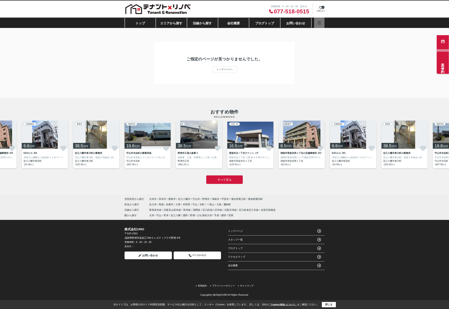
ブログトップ (264, 23)
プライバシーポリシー (223, 285)
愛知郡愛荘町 (255, 199)
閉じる (329, 304)
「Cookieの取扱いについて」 (283, 304)
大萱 (178, 204)
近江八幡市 (184, 199)
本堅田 (187, 204)
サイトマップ (247, 285)
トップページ (235, 231)
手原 (216, 215)
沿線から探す (202, 23)
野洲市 (206, 199)
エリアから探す (171, 23)
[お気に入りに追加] (12, 148)
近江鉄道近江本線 (249, 209)
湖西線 (197, 209)
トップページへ (225, 69)
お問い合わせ (295, 23)
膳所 (223, 215)
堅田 (231, 215)
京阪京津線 (230, 209)
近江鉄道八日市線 (212, 209)
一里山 (211, 204)
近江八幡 (175, 215)
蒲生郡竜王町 (238, 199)
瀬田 (185, 215)
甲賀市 (225, 199)
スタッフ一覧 (235, 239)
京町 (202, 204)
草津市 (162, 199)
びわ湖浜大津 (204, 215)
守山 (195, 204)
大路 (219, 204)
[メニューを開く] (319, 22)
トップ (140, 23)
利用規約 (202, 285)
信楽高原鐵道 (268, 209)
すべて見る (224, 179)
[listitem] (147, 144)
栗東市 (172, 199)
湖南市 (215, 199)
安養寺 (170, 204)
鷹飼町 (227, 204)
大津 (151, 215)
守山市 (196, 199)
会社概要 (233, 23)
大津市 (152, 199)
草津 (165, 215)
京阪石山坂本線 (173, 209)
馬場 (161, 204)
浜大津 (153, 204)
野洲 (192, 215)
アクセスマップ (236, 256)
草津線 (187, 209)
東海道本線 (155, 209)
